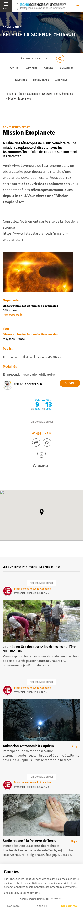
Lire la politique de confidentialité (22, 893)
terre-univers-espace (41, 422)
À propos (61, 81)
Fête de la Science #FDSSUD (39, 34)
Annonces (66, 69)
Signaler (43, 466)
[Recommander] (47, 442)
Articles (31, 69)
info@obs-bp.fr (12, 314)
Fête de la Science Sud (28, 384)
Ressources (41, 81)
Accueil (15, 69)
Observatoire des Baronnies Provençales (30, 334)
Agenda (49, 69)
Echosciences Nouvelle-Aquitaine (32, 589)
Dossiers (21, 81)
